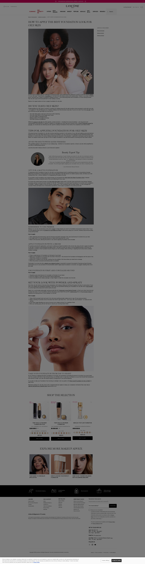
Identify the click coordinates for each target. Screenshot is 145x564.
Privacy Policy (36, 562)
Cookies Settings (105, 560)
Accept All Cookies (116, 560)
